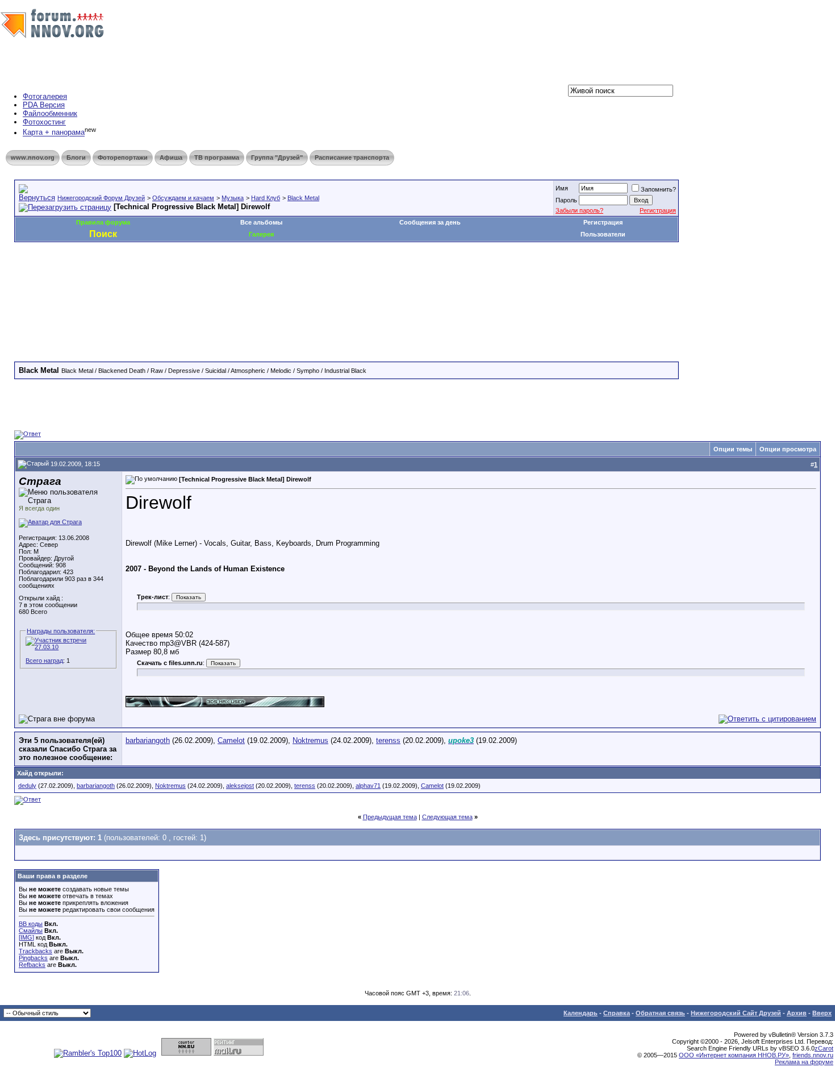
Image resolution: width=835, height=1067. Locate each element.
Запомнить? (658, 189)
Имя (562, 188)
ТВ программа (216, 157)
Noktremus (310, 740)
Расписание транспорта (352, 157)
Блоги (76, 157)
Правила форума (103, 222)
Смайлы (31, 930)
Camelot (231, 740)
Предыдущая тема (390, 816)
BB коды (31, 923)
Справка (616, 1013)
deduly (27, 785)
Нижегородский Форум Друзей (101, 197)
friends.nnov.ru (812, 1055)
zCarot (824, 1048)
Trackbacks (35, 951)
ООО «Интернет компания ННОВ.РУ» (734, 1055)
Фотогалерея (45, 96)
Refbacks (32, 964)
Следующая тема (447, 816)
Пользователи (603, 234)
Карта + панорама (54, 132)
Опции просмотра (787, 449)
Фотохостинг (44, 122)
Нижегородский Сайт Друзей (736, 1013)
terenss (388, 740)
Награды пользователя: (61, 631)
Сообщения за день (430, 222)
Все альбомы (261, 222)
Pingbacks (33, 957)
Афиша (171, 157)
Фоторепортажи (123, 157)
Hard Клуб (265, 197)
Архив (797, 1013)
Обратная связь (660, 1013)
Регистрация (658, 210)
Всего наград (44, 660)
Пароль (566, 200)
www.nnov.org (33, 157)
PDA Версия (44, 105)
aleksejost (240, 785)
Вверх (822, 1013)
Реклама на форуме (804, 1061)
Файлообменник (50, 113)
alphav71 (368, 785)
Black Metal (303, 197)
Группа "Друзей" (277, 157)
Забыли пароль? (579, 210)
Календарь (580, 1013)
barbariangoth (148, 740)
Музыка (233, 197)
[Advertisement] (221, 276)
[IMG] (26, 937)
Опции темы (732, 449)
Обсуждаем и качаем (183, 197)
